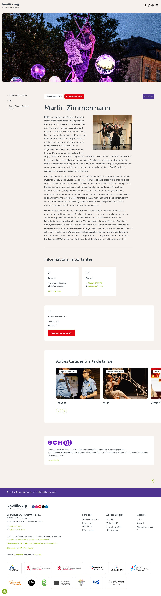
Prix (10, 101)
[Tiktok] (43, 506)
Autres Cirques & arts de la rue (19, 107)
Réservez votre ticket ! (74, 96)
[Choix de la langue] (152, 5)
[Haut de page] (152, 481)
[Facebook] (33, 506)
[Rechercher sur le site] (145, 5)
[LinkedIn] (46, 506)
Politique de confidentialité (38, 539)
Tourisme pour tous (91, 519)
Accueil (10, 492)
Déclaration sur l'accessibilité (45, 543)
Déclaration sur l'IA (14, 548)
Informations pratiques (18, 95)
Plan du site (28, 548)
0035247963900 (95, 282)
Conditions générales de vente (19, 543)
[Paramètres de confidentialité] (4, 591)
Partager (149, 96)
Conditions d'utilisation (16, 539)
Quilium (37, 554)
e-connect (18, 554)
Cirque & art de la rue (25, 492)
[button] (58, 411)
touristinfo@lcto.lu (17, 529)
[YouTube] (39, 506)
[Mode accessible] (149, 5)
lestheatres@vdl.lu (95, 286)
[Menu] (157, 5)
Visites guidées (113, 523)
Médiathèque (88, 530)
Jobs (139, 519)
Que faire (110, 519)
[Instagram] (36, 506)
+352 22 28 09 (15, 526)
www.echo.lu (53, 460)
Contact (140, 523)
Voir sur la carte (54, 290)
